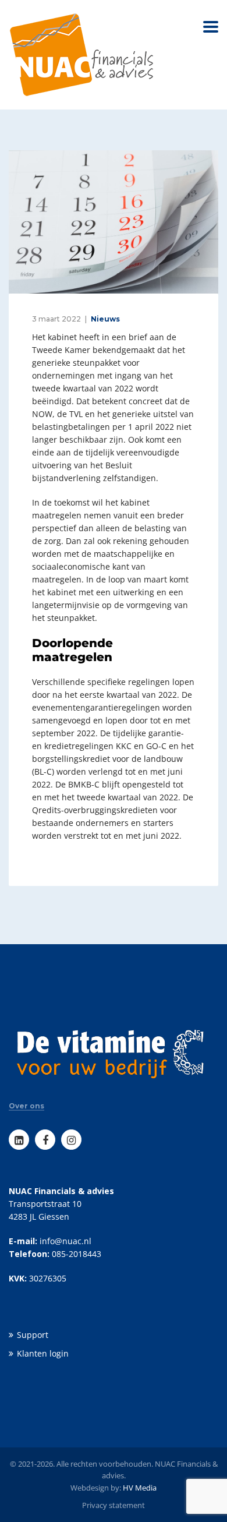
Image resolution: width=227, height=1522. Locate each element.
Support (32, 1334)
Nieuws (105, 319)
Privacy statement (113, 1505)
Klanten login (43, 1353)
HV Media (140, 1487)
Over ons (26, 1106)
